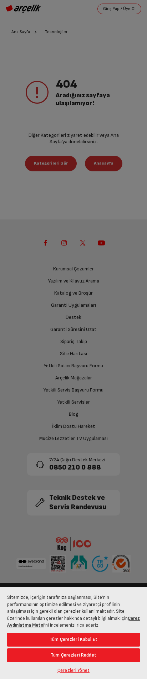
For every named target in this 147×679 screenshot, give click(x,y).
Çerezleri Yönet (73, 670)
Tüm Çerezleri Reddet (73, 655)
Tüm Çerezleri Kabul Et (73, 639)
